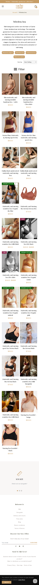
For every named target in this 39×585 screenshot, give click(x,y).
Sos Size (19, 479)
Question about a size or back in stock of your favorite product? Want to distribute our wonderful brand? (19, 559)
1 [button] (17, 490)
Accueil (15, 12)
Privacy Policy (11, 565)
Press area (19, 519)
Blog (19, 522)
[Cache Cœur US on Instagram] (23, 546)
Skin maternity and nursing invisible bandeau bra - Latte (10, 100)
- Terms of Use (27, 565)
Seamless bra (20, 52)
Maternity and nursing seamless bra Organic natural (10, 313)
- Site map (19, 565)
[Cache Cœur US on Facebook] (16, 546)
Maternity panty (19, 57)
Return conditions (19, 525)
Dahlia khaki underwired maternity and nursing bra (28, 173)
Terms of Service (19, 528)
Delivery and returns (19, 515)
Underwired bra (31, 52)
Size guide (20, 512)
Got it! (7, 582)
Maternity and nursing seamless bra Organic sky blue (10, 208)
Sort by (20, 62)
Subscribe (33, 542)
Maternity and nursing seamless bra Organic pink (28, 313)
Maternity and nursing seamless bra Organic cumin (28, 277)
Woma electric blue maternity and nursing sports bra (28, 137)
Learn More (21, 580)
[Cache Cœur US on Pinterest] (19, 546)
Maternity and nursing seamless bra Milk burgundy (28, 381)
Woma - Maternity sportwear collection (19, 1)
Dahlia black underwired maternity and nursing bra (10, 173)
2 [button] (19, 490)
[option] (19, 1)
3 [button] (21, 490)
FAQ (19, 509)
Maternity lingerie (8, 52)
